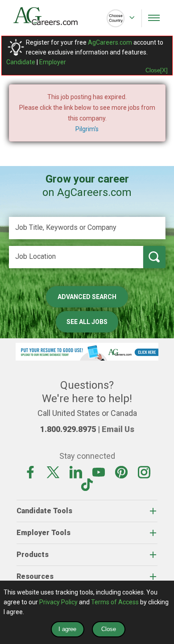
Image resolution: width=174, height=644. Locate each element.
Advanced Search (87, 296)
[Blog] (87, 484)
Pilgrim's (87, 129)
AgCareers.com (110, 42)
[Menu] (154, 18)
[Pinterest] (121, 471)
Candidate (20, 62)
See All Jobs (87, 321)
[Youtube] (98, 471)
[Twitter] (53, 471)
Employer (52, 62)
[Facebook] (30, 471)
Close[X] (156, 70)
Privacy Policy (58, 602)
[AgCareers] (50, 16)
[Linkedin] (76, 471)
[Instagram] (144, 471)
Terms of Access (115, 602)
